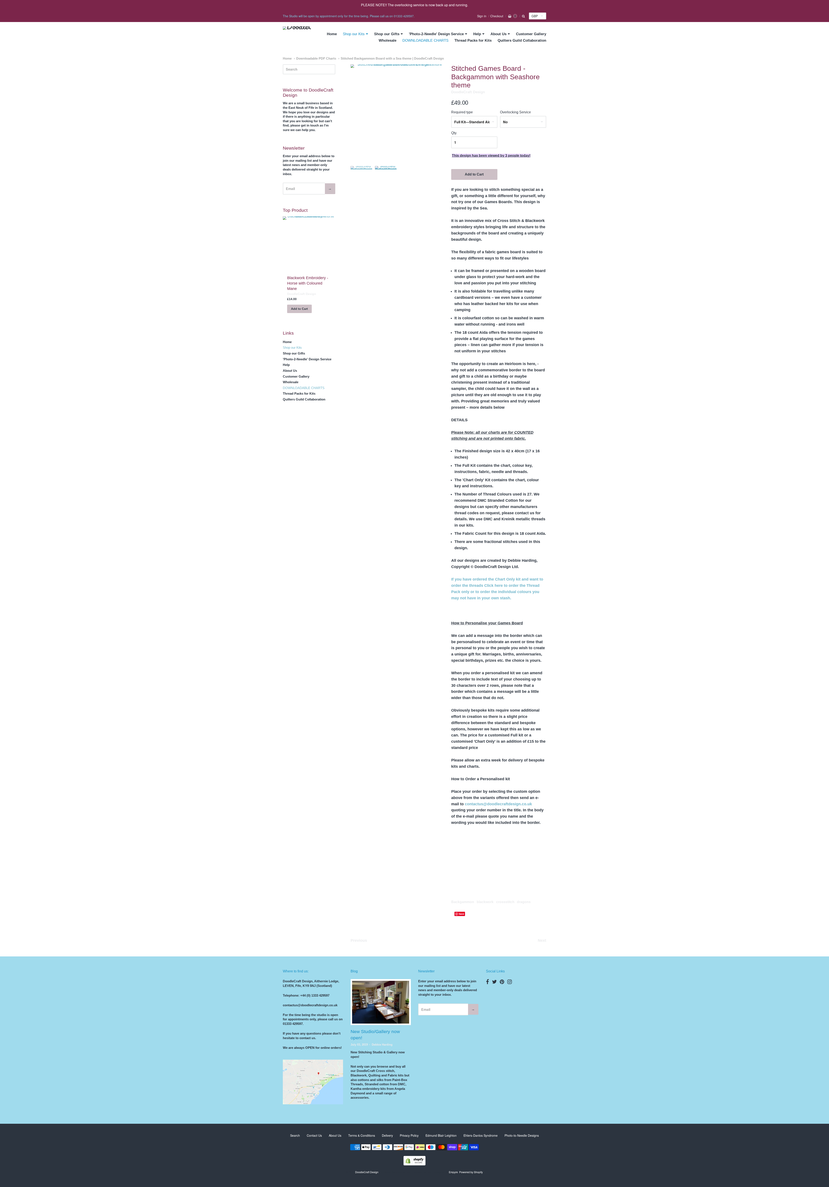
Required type (462, 112)
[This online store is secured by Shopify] (414, 1164)
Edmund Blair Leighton (441, 1135)
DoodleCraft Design (468, 92)
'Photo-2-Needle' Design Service (436, 34)
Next (542, 940)
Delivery (387, 1135)
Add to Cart (474, 174)
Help (477, 34)
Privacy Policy (409, 1135)
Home (332, 34)
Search (295, 1135)
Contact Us (314, 1135)
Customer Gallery (531, 34)
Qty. (454, 133)
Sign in (481, 16)
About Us (498, 34)
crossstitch (505, 902)
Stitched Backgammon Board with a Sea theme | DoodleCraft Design (392, 58)
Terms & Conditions (361, 1135)
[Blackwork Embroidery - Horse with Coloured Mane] (309, 243)
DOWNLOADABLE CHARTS (425, 40)
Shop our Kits (354, 34)
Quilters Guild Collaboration (522, 40)
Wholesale (387, 40)
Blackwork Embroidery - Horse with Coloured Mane (307, 283)
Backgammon (462, 902)
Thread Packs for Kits (473, 40)
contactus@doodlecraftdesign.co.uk (498, 804)
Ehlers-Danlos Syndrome (481, 1135)
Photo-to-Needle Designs (522, 1135)
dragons (524, 902)
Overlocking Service (515, 112)
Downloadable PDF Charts (316, 58)
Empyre (453, 1172)
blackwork (485, 902)
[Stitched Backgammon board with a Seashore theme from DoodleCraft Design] (361, 177)
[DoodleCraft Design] (297, 37)
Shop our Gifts (386, 34)
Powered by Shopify (471, 1172)
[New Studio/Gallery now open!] (380, 1002)
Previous (359, 940)
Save (461, 913)
